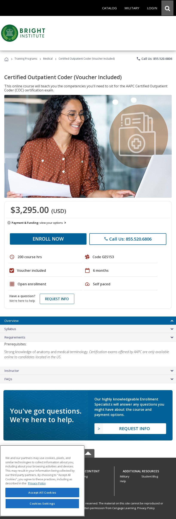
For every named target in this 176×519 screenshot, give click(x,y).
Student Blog (149, 476)
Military (124, 476)
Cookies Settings (42, 503)
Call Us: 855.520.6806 (154, 59)
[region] (42, 480)
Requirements (14, 337)
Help (123, 481)
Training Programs (26, 58)
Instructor (11, 370)
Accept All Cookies (42, 492)
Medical (48, 58)
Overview (11, 320)
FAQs (8, 379)
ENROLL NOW (48, 238)
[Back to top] (88, 470)
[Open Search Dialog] (167, 7)
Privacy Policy (146, 508)
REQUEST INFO (57, 299)
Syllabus (10, 329)
